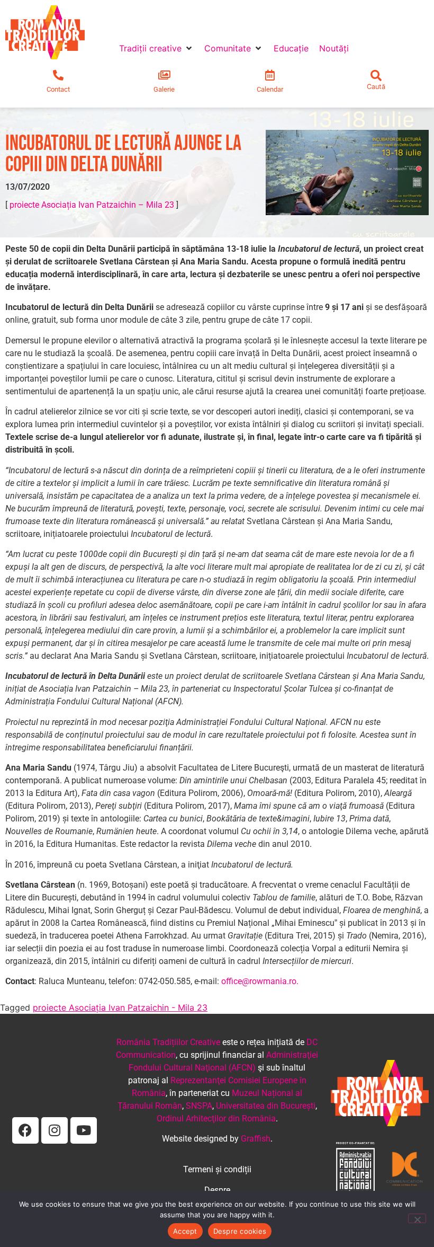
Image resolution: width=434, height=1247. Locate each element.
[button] (156, 48)
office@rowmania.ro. (260, 981)
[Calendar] (270, 75)
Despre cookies (240, 1231)
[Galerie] (164, 75)
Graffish (255, 1139)
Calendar (270, 89)
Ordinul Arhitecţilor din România (216, 1118)
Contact (58, 89)
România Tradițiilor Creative (168, 1042)
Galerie (164, 89)
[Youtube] (83, 1130)
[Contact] (58, 75)
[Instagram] (54, 1130)
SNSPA (199, 1106)
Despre (217, 1190)
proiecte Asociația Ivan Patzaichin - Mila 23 (120, 1007)
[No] (417, 1218)
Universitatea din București (265, 1106)
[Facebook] (25, 1130)
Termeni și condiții (217, 1169)
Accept (185, 1231)
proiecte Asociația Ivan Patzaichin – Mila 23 (92, 205)
